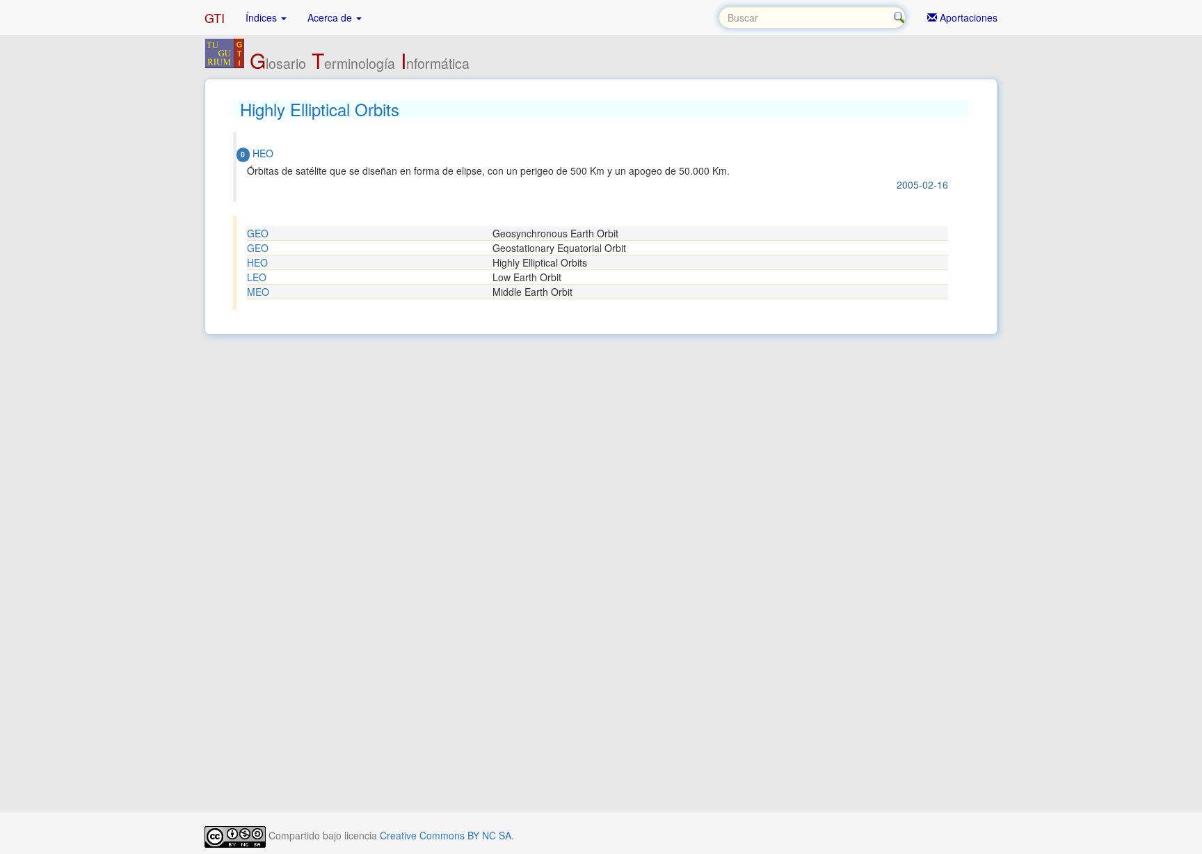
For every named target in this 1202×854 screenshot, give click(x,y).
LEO (256, 277)
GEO (258, 233)
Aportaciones (967, 17)
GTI (215, 17)
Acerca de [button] (331, 17)
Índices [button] (263, 17)
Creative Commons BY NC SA (445, 835)
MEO (258, 292)
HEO (257, 262)
